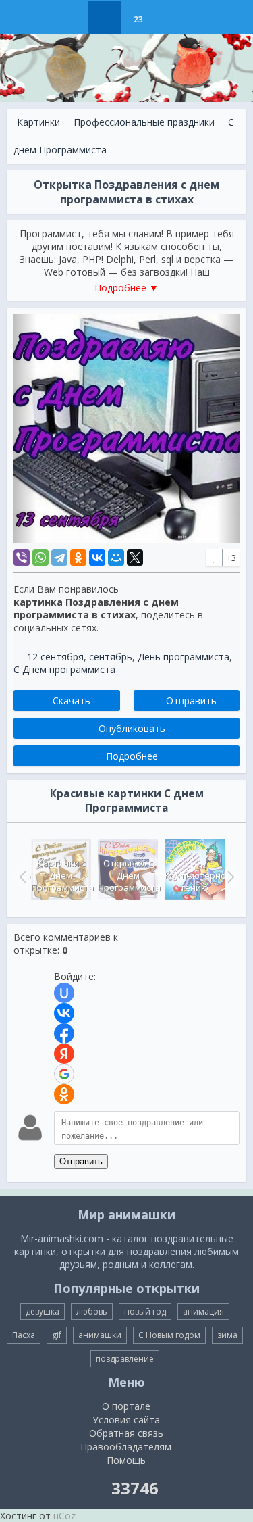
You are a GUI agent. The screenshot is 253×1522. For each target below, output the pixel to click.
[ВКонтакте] (97, 557)
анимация (203, 1311)
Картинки (38, 122)
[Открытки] (70, 17)
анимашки (99, 1335)
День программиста (183, 656)
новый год (145, 1311)
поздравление (125, 1359)
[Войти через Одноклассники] (64, 1094)
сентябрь (110, 656)
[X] (135, 557)
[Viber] (21, 557)
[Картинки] (104, 17)
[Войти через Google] (64, 1074)
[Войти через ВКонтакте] (64, 1013)
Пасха (23, 1335)
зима (227, 1335)
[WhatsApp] (40, 557)
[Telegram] (59, 557)
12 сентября (55, 656)
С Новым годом (169, 1335)
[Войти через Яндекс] (64, 1054)
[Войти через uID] (64, 993)
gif (56, 1335)
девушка (42, 1311)
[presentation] (20, 876)
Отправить (81, 1161)
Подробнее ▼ (126, 287)
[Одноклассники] (78, 557)
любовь (91, 1311)
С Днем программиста (64, 669)
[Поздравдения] (171, 17)
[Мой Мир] (116, 557)
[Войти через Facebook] (64, 1033)
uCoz (64, 1515)
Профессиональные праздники (144, 122)
